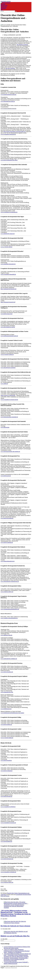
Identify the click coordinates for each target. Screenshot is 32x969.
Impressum (3, 8)
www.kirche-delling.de (6, 724)
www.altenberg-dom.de (6, 635)
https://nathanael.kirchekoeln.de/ (8, 289)
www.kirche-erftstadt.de (6, 770)
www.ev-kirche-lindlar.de (7, 737)
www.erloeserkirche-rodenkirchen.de (10, 581)
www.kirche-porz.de (6, 475)
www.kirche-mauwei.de (6, 313)
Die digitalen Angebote (22, 44)
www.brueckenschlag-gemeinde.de (9, 417)
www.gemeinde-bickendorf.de (8, 264)
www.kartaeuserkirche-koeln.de (8, 94)
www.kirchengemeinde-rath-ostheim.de (10, 451)
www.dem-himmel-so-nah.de (8, 327)
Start (2, 9)
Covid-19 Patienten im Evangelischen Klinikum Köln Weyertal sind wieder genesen (17, 947)
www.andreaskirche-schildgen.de (9, 658)
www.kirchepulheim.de (6, 841)
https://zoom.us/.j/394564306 (8, 395)
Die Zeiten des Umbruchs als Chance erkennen (15, 926)
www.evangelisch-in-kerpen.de (8, 822)
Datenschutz (4, 7)
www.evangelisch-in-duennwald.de (9, 399)
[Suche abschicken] (16, 11)
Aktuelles (3, 4)
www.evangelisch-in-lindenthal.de (9, 212)
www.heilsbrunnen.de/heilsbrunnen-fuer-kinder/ (12, 713)
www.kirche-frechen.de (6, 796)
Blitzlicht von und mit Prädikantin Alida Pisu (15, 936)
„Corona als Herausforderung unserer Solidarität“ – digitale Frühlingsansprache (16, 963)
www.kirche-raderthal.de (7, 542)
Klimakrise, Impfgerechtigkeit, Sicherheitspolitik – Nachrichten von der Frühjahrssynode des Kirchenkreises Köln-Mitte (16, 959)
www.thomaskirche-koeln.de (8, 101)
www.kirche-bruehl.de (6, 760)
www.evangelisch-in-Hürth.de (8, 806)
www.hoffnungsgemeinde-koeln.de (9, 336)
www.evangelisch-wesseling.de (8, 872)
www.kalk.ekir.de (5, 427)
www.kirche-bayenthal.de (7, 518)
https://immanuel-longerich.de (8, 302)
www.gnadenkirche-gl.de (7, 692)
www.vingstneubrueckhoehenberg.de (10, 609)
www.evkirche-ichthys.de (7, 591)
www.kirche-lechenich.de (7, 859)
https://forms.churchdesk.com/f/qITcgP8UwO (14, 131)
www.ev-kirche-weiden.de (7, 354)
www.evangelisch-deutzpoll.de (8, 134)
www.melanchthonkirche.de (7, 561)
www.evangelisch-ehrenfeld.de (8, 274)
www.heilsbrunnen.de (6, 708)
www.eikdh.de (4, 383)
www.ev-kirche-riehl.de (6, 247)
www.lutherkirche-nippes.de (8, 233)
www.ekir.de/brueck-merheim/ (8, 367)
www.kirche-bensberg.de (7, 672)
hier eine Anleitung (10, 68)
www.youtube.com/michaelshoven (9, 618)
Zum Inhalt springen (6, 1)
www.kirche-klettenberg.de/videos (9, 160)
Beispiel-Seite (4, 5)
